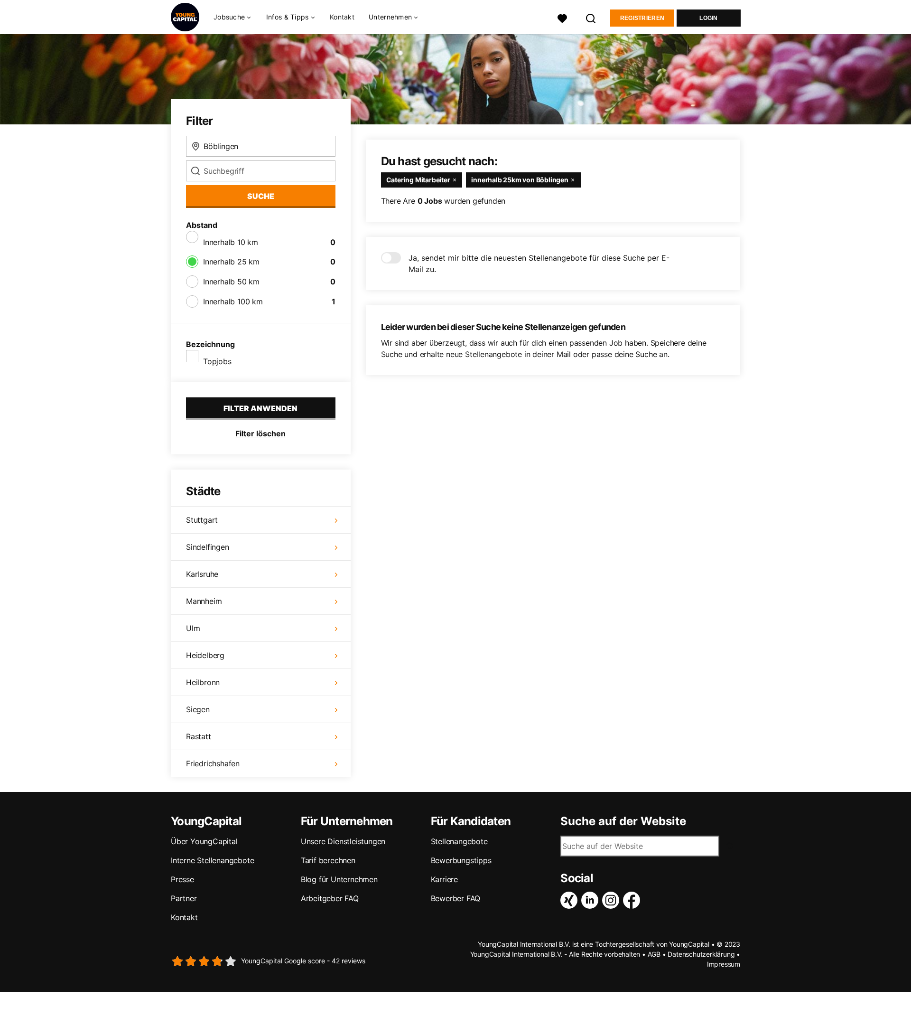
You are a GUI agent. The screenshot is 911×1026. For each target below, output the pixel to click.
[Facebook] (633, 900)
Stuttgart (202, 520)
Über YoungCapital (204, 841)
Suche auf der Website (623, 821)
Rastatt (198, 736)
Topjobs (217, 361)
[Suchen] (591, 17)
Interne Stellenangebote (212, 860)
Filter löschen (260, 433)
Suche (260, 196)
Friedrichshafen (213, 763)
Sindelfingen (207, 547)
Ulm (193, 628)
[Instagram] (612, 900)
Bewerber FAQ (456, 898)
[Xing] (570, 900)
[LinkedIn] (591, 900)
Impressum (723, 964)
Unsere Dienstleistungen (343, 841)
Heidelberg (205, 655)
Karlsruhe (202, 574)
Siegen (198, 709)
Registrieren (642, 18)
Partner (184, 898)
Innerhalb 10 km (230, 242)
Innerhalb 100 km (233, 301)
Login (708, 18)
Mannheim (204, 601)
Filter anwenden (260, 408)
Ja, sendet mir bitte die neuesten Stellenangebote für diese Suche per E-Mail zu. (539, 263)
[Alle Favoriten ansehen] (562, 17)
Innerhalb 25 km (231, 261)
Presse (182, 879)
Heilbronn (203, 682)
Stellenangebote (459, 841)
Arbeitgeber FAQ (330, 898)
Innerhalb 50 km (231, 281)
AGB (654, 954)
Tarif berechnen (328, 860)
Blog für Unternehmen (339, 879)
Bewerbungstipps (461, 860)
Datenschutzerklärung (701, 954)
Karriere (444, 879)
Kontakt (342, 17)
